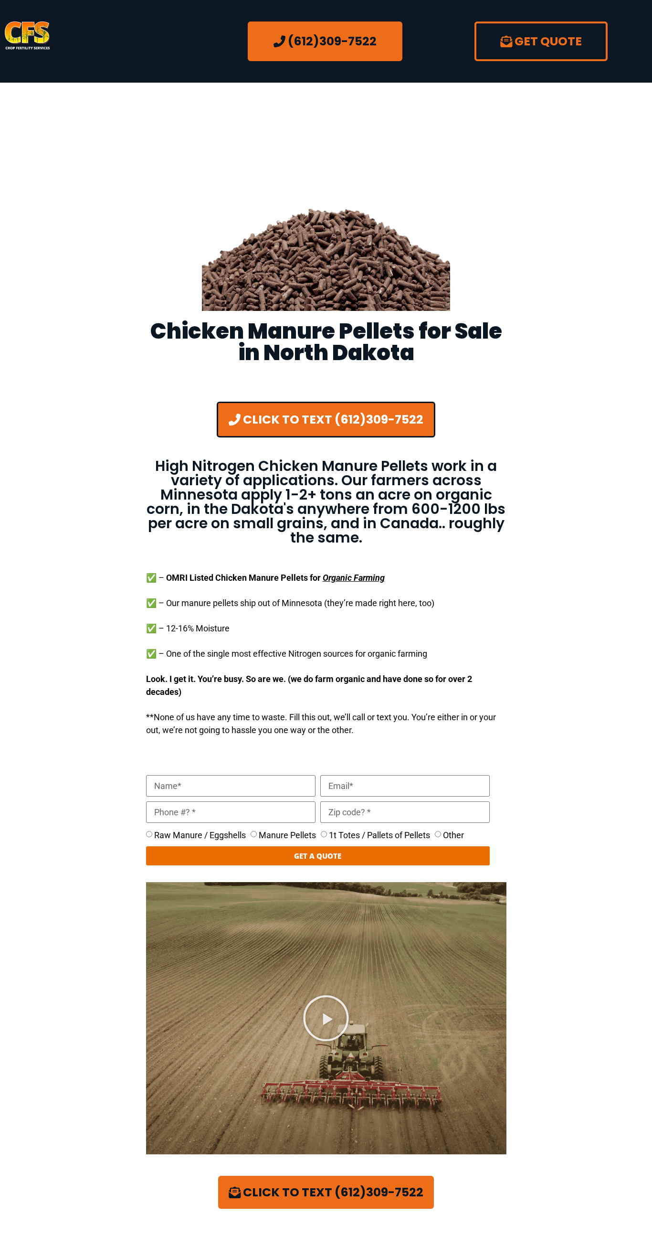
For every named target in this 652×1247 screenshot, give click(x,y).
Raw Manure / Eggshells (200, 835)
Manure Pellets (287, 835)
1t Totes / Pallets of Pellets (379, 835)
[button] (326, 1018)
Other (453, 835)
